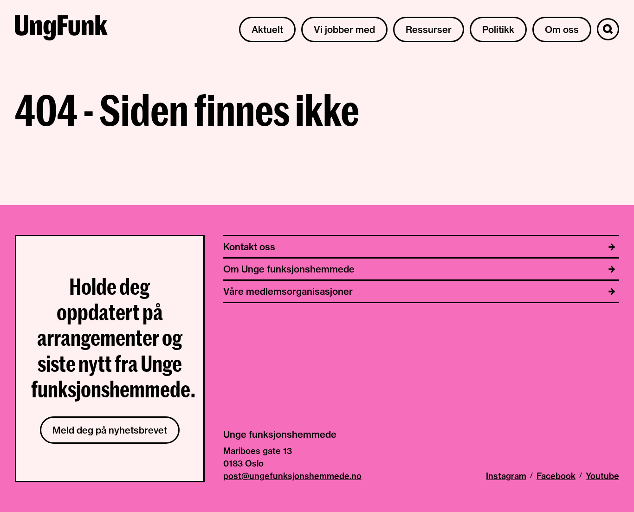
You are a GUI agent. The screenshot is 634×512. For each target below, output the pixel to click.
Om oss (562, 29)
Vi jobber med (344, 29)
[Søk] (608, 29)
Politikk (498, 29)
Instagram (506, 476)
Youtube (602, 476)
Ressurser (429, 29)
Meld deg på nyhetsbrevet (109, 430)
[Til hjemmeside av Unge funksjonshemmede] (61, 29)
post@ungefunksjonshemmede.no (292, 476)
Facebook (556, 476)
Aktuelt (267, 29)
